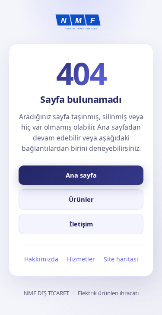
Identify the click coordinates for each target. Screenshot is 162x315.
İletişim (81, 224)
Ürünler (81, 199)
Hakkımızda (41, 259)
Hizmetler (81, 259)
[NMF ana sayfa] (81, 22)
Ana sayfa (81, 175)
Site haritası (121, 259)
